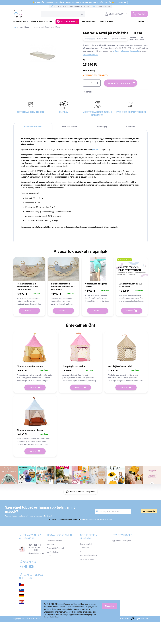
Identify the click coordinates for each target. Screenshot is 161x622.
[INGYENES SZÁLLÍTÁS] (131, 271)
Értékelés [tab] (130, 126)
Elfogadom (109, 606)
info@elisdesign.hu (36, 553)
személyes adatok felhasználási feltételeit (96, 519)
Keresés (82, 14)
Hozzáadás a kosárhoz (118, 83)
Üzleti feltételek (53, 552)
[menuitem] (20, 21)
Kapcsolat (50, 544)
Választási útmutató (54, 541)
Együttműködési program (121, 541)
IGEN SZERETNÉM (149, 511)
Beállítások (54, 617)
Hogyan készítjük (86, 544)
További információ (90, 55)
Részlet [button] (28, 311)
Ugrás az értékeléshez (118, 38)
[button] (29, 298)
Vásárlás (122, 2)
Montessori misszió (87, 559)
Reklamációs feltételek (55, 548)
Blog (81, 551)
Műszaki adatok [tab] (69, 126)
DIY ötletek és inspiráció (88, 555)
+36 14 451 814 (34, 545)
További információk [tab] (33, 126)
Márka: (137, 40)
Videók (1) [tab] (102, 126)
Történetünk (84, 548)
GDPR (49, 556)
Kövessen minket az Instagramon (82, 492)
